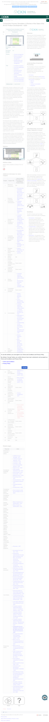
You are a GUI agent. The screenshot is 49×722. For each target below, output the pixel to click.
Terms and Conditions (8, 361)
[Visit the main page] (4, 16)
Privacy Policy (6, 363)
